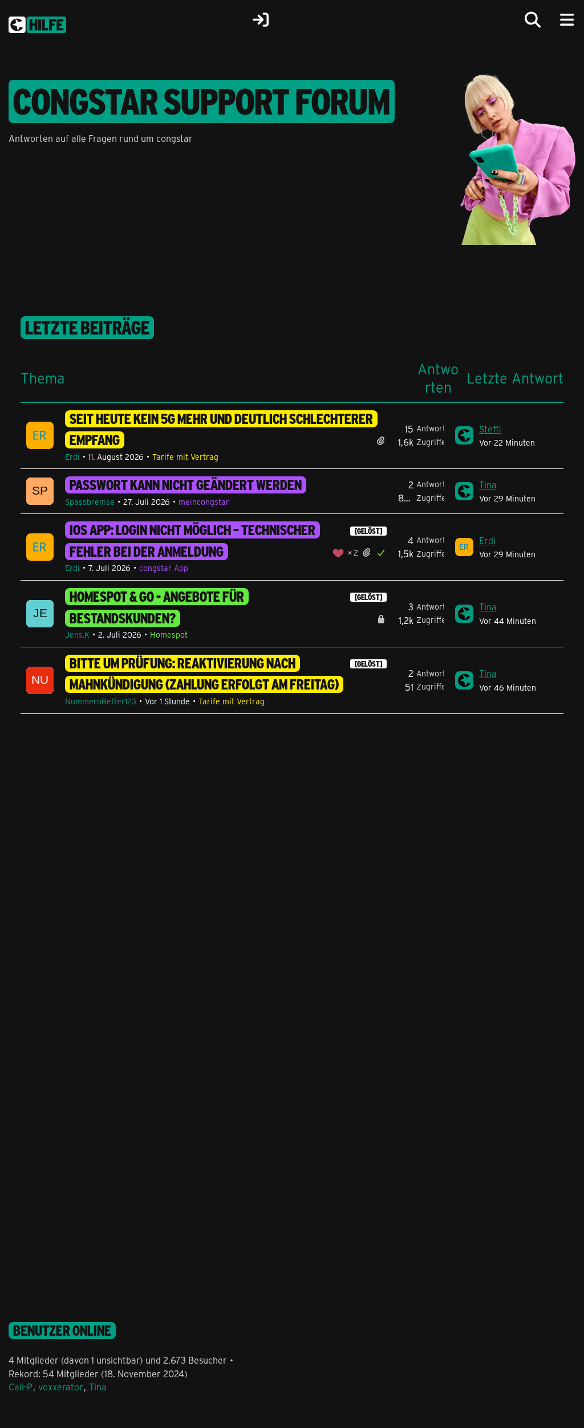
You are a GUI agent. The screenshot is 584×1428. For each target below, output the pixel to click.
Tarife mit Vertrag (185, 456)
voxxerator (60, 1387)
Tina (488, 485)
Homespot (169, 634)
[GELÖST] (368, 531)
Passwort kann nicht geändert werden (186, 484)
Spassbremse (90, 501)
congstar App (163, 567)
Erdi (72, 456)
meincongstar (204, 501)
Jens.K (77, 634)
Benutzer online (62, 1330)
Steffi (490, 429)
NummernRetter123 (100, 701)
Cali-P (21, 1387)
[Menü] (566, 20)
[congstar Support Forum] (37, 22)
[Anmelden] (261, 20)
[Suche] (532, 20)
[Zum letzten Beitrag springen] (464, 435)
